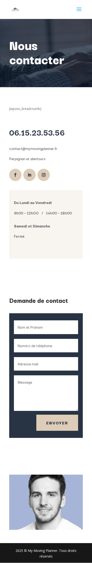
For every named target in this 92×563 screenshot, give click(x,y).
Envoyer (57, 422)
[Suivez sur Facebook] (15, 175)
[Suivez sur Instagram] (44, 175)
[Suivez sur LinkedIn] (29, 175)
